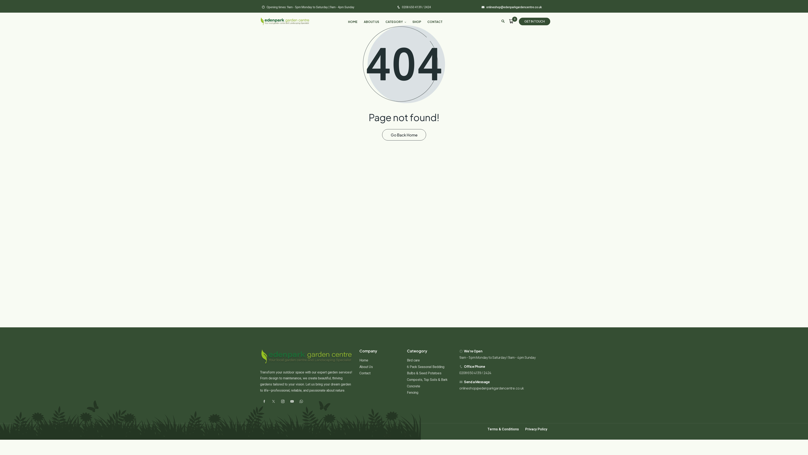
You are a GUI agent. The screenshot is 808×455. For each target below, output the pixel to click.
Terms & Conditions (503, 429)
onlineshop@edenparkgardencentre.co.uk (491, 388)
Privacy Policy (536, 429)
